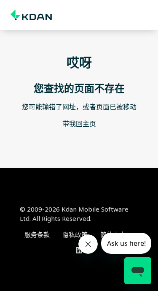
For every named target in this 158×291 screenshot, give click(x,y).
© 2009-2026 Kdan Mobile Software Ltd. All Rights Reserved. (74, 214)
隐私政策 (75, 234)
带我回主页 (79, 123)
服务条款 (37, 234)
